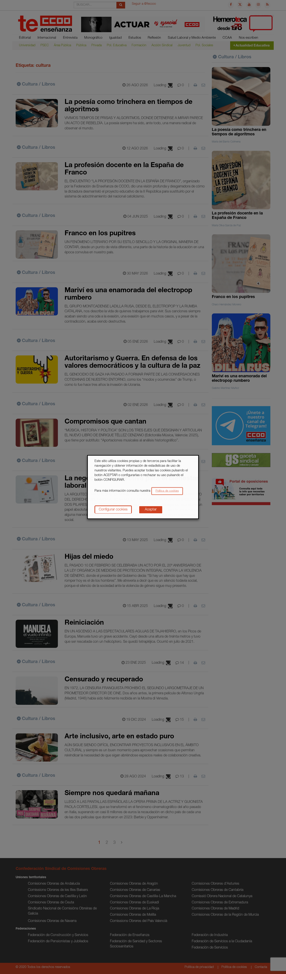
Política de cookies (167, 490)
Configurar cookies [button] (113, 509)
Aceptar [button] (151, 509)
